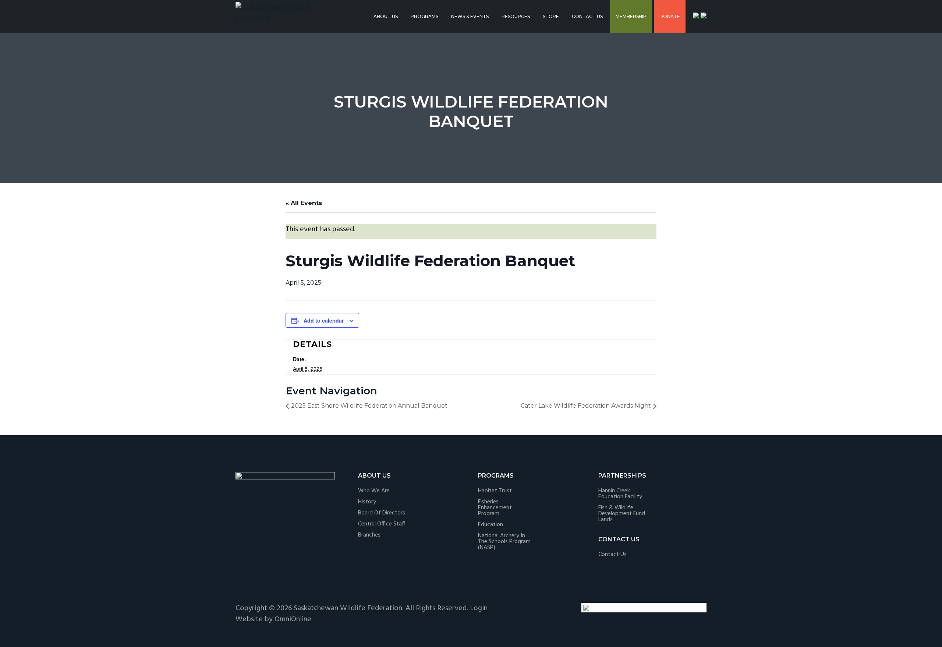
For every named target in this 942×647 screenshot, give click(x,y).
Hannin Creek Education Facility (620, 494)
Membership (631, 16)
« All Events (304, 203)
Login (479, 608)
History (367, 502)
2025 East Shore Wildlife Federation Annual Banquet (369, 405)
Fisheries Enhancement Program (495, 508)
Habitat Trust (495, 491)
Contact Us (587, 16)
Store (551, 16)
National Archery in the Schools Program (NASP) (504, 542)
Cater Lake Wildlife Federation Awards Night (586, 405)
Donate (669, 16)
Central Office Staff (381, 524)
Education (490, 525)
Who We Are (374, 491)
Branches (369, 535)
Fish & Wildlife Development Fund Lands (621, 514)
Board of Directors (381, 513)
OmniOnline (293, 619)
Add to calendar (324, 320)
